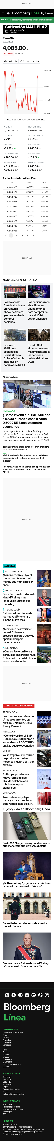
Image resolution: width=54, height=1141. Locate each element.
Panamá (6, 1055)
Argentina (7, 1040)
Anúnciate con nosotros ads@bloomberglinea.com (23, 1129)
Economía (7, 1077)
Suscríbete (7, 1104)
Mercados (10, 377)
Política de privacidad (11, 1107)
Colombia (7, 1042)
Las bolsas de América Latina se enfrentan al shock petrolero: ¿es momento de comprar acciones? (14, 312)
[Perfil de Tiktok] (40, 995)
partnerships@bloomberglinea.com (17, 1127)
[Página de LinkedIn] (33, 995)
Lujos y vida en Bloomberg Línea (26, 809)
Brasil (5, 1035)
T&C (4, 1114)
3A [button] (32, 61)
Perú (5, 1050)
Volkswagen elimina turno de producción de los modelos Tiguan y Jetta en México (19, 760)
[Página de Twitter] (13, 995)
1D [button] (5, 61)
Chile (5, 1047)
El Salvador (7, 1062)
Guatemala (7, 1067)
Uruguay (6, 1057)
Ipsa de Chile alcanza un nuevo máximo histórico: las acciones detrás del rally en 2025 (39, 353)
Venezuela (7, 1045)
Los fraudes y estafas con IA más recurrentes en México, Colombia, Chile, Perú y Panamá (18, 721)
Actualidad (7, 1084)
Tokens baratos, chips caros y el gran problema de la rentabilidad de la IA (26, 448)
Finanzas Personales (11, 1089)
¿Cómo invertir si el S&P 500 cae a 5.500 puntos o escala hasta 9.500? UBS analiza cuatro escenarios (26, 421)
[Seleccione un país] (8, 13)
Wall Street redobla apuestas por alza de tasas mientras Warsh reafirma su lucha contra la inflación (26, 458)
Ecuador (6, 1052)
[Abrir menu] (3, 13)
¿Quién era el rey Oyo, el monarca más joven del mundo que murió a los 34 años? (18, 580)
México (6, 1037)
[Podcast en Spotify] (47, 995)
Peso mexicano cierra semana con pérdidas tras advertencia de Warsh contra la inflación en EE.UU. (27, 469)
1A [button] (27, 61)
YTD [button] (22, 61)
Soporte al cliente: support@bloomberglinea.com (23, 1132)
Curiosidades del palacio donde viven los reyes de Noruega (25, 925)
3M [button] (15, 61)
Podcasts (7, 1091)
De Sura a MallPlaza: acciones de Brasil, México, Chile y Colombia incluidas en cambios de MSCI (14, 355)
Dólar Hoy (7, 1082)
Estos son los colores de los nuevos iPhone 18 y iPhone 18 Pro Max (17, 617)
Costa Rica (7, 1059)
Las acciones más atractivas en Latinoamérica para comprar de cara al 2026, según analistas (39, 310)
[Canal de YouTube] (20, 995)
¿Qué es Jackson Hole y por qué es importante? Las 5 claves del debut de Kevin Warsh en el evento (19, 656)
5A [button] (37, 61)
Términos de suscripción (13, 1109)
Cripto (5, 1087)
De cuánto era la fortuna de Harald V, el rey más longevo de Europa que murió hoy (19, 599)
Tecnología (7, 1112)
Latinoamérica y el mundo (13, 1033)
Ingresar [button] (49, 13)
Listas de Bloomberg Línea (13, 1094)
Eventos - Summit (10, 1124)
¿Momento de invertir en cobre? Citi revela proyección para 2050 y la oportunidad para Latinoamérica (18, 635)
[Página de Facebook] (7, 995)
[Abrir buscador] (42, 13)
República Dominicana (12, 1064)
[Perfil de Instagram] (27, 995)
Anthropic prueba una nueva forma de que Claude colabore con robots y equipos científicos (16, 781)
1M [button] (10, 61)
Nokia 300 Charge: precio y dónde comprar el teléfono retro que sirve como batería (26, 845)
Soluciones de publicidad (13, 1134)
